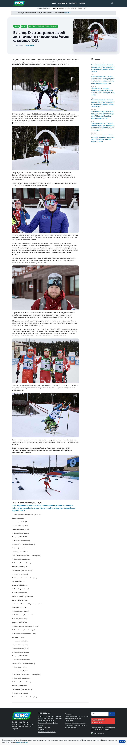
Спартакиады (62, 3)
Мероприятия (73, 3)
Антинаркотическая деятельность (76, 716)
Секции (61, 8)
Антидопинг (69, 714)
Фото (85, 8)
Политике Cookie (22, 742)
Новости (55, 8)
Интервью (74, 8)
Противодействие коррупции (75, 723)
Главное (16, 26)
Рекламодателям (44, 727)
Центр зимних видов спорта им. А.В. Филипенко (43, 26)
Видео (80, 8)
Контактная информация (47, 732)
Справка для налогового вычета (49, 716)
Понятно (122, 741)
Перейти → (67, 13)
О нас (54, 3)
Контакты (82, 3)
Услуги (67, 8)
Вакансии (41, 729)
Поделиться (30, 45)
